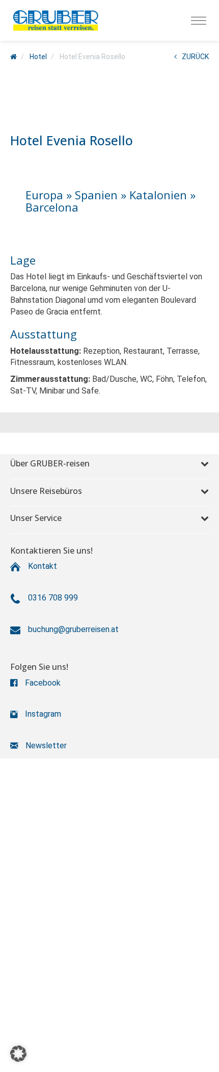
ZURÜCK (195, 57)
